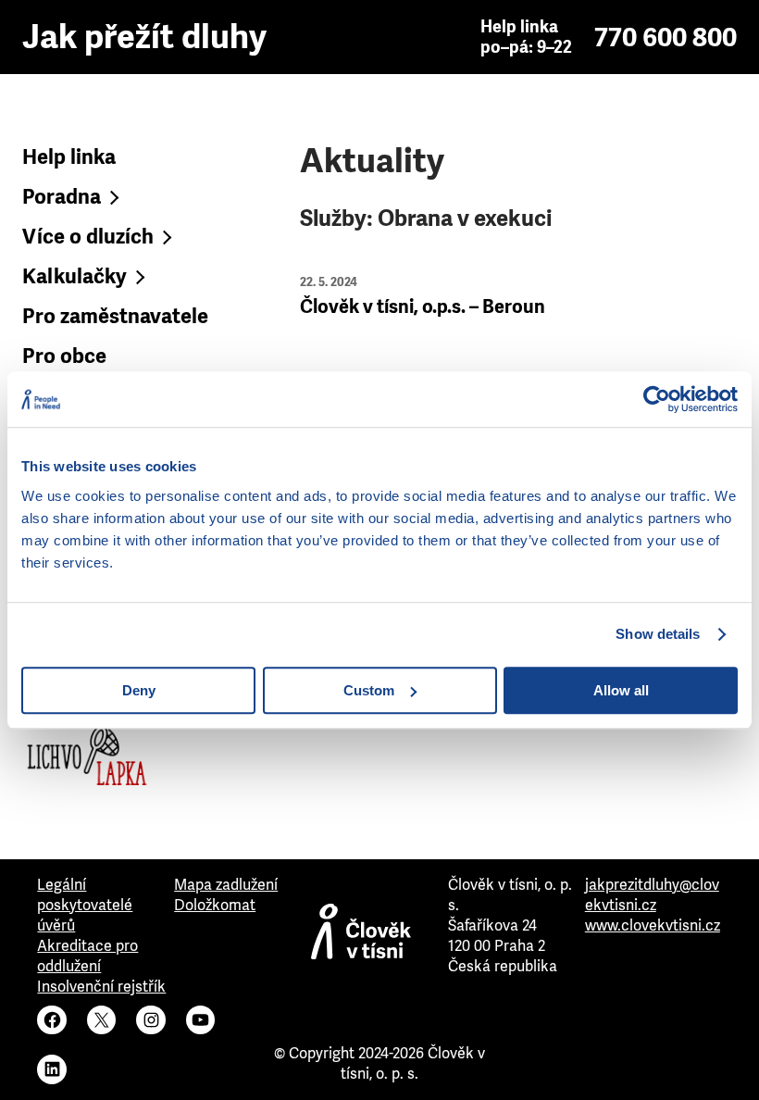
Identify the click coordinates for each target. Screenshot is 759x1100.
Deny (139, 690)
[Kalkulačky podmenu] (138, 276)
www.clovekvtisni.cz (652, 925)
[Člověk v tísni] (379, 936)
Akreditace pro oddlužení (87, 956)
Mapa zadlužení (226, 884)
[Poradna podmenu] (112, 197)
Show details (658, 634)
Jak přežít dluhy (144, 37)
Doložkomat (214, 905)
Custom (368, 690)
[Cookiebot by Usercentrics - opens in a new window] (657, 399)
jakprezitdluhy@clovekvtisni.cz (652, 895)
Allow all (621, 690)
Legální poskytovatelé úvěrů (84, 905)
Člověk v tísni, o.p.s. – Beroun (422, 306)
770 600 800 (665, 37)
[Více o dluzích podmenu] (165, 237)
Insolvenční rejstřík (101, 986)
